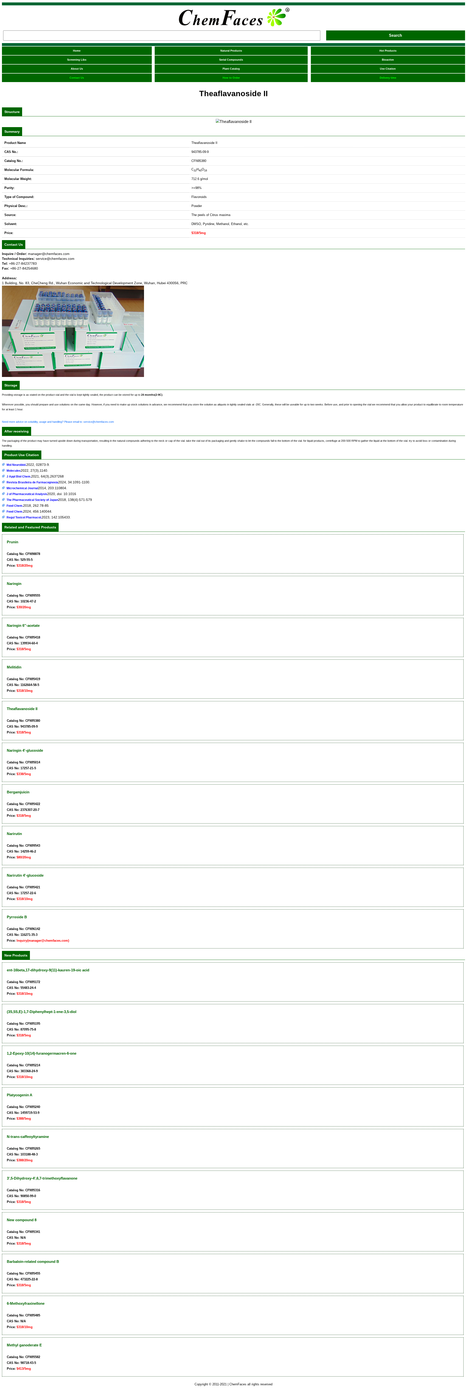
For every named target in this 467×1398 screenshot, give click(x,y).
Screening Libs (76, 59)
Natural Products (231, 50)
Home (77, 50)
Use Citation (388, 68)
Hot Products (387, 50)
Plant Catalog (231, 68)
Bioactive (388, 59)
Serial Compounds (231, 59)
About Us (77, 68)
